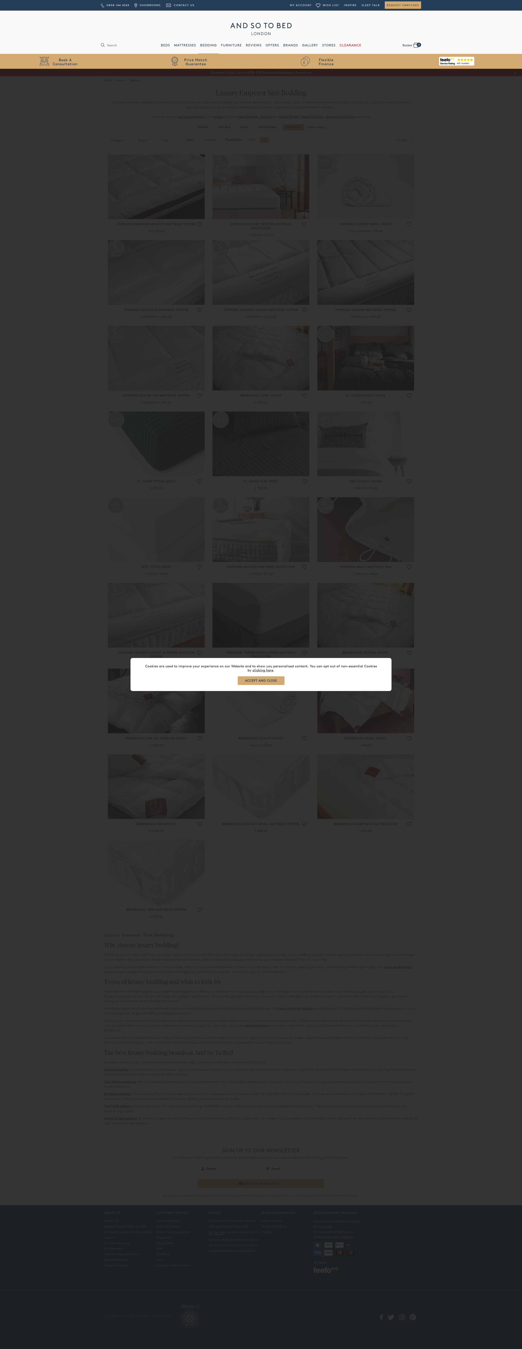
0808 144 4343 (117, 5)
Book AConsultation (65, 62)
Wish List (330, 5)
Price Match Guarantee (195, 62)
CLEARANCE (350, 45)
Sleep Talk (371, 5)
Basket (411, 45)
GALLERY (310, 45)
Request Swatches (403, 5)
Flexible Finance (326, 62)
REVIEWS (254, 45)
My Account (301, 5)
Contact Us (184, 5)
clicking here (262, 670)
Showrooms (149, 5)
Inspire (350, 5)
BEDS (165, 45)
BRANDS (290, 45)
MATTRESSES (185, 45)
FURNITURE (231, 45)
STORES (329, 45)
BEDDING (208, 45)
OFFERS (272, 45)
